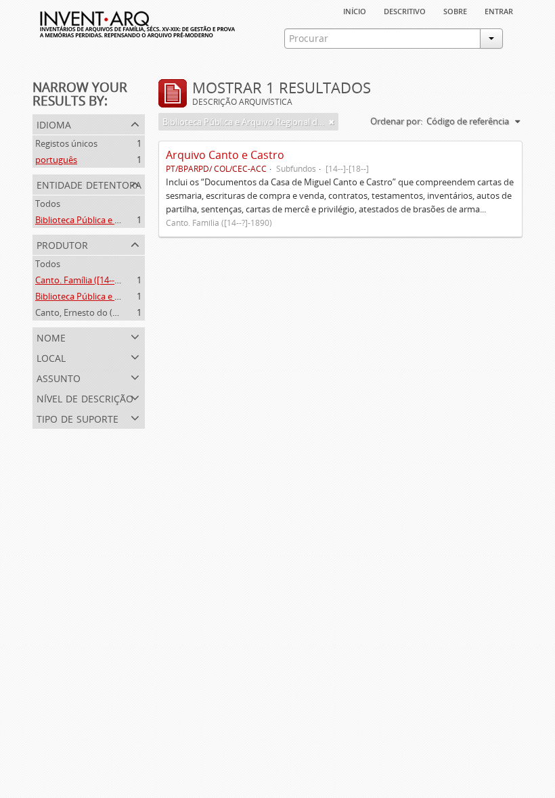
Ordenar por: (396, 121)
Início (354, 10)
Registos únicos (66, 143)
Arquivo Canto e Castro (225, 154)
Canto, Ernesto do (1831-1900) (95, 312)
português (56, 160)
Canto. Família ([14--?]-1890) (90, 280)
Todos (47, 203)
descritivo (405, 10)
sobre (455, 10)
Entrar (499, 10)
